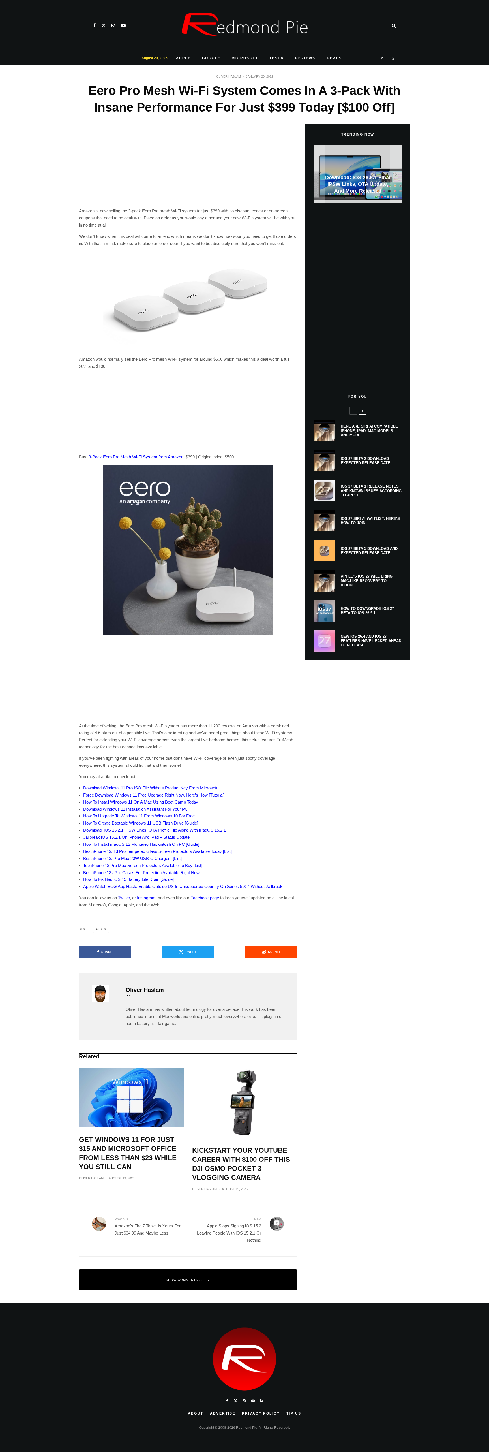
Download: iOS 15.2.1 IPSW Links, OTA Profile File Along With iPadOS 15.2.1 (154, 830)
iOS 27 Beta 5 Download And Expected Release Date (369, 550)
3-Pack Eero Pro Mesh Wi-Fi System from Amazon (136, 456)
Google (211, 58)
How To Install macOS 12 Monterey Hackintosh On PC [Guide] (141, 844)
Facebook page (204, 897)
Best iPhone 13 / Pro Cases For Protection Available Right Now (141, 872)
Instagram (146, 897)
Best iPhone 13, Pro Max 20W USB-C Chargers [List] (132, 858)
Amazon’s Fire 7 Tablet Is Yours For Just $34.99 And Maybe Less (148, 1226)
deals (102, 929)
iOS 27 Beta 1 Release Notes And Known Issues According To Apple (371, 490)
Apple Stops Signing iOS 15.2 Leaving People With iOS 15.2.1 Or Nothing (229, 1229)
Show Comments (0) (185, 1280)
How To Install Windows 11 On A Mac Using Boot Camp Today (140, 802)
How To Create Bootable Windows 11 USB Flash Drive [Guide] (140, 823)
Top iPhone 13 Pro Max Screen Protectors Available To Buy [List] (142, 865)
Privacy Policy (261, 1413)
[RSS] (382, 58)
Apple (183, 58)
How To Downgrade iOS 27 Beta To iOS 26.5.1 (367, 611)
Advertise (223, 1413)
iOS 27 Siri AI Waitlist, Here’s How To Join (370, 520)
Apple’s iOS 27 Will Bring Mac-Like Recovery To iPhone (367, 580)
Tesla (276, 58)
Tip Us (293, 1413)
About (195, 1413)
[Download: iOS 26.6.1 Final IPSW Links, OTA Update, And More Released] (358, 174)
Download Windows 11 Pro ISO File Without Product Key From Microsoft (150, 787)
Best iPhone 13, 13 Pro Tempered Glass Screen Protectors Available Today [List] (157, 851)
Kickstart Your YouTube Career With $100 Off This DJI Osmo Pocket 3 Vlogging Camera (241, 1163)
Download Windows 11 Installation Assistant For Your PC (135, 809)
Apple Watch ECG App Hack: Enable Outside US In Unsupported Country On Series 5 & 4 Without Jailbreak (182, 886)
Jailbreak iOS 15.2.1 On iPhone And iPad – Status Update (136, 837)
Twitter (124, 897)
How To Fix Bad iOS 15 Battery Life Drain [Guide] (128, 879)
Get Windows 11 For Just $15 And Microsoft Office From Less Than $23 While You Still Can (128, 1153)
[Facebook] (94, 25)
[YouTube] (123, 25)
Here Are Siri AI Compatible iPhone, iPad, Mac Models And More (369, 430)
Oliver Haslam (228, 76)
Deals (334, 58)
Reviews (305, 58)
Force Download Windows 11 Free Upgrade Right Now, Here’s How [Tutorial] (153, 795)
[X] (103, 25)
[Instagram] (113, 25)
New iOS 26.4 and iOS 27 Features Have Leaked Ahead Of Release (371, 640)
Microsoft (245, 58)
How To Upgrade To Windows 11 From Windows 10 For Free (139, 815)
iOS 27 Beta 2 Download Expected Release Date (365, 460)
